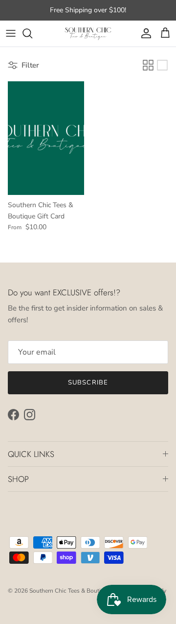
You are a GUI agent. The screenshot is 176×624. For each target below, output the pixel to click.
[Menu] (11, 33)
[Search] (32, 33)
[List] (162, 65)
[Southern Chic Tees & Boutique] (88, 33)
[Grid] (148, 65)
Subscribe (88, 382)
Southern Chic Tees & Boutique (69, 591)
